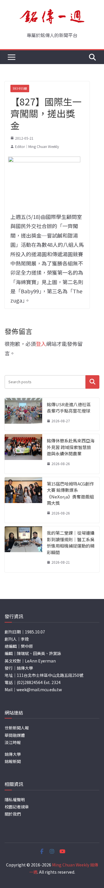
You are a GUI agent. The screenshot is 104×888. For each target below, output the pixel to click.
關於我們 (13, 814)
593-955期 (20, 88)
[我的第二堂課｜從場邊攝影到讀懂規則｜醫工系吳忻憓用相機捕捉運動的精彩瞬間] (23, 549)
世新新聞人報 (17, 728)
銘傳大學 (13, 754)
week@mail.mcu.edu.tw (39, 689)
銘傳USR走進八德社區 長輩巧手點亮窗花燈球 (69, 407)
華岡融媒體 (15, 735)
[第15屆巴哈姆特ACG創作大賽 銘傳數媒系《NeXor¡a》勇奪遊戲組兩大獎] (23, 500)
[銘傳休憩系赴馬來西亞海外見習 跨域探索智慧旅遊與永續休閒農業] (23, 453)
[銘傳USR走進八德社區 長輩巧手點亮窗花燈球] (23, 414)
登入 (41, 343)
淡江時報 (13, 742)
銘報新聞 (13, 761)
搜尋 (92, 382)
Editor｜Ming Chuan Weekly (37, 146)
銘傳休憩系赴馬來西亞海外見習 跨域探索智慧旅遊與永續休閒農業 (70, 447)
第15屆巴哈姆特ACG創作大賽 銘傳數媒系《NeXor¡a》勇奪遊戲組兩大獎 (70, 493)
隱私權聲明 (15, 799)
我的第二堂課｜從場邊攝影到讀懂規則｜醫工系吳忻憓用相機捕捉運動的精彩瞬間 (70, 542)
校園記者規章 (17, 807)
